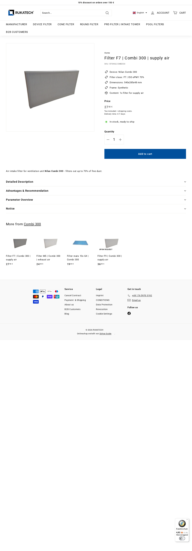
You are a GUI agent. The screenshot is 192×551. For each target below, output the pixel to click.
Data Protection (104, 304)
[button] (140, 13)
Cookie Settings (104, 314)
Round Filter (89, 24)
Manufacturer (16, 24)
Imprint (100, 295)
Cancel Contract (72, 295)
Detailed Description (19, 181)
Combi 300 (32, 224)
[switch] (182, 538)
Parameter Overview (19, 199)
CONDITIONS (103, 300)
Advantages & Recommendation (27, 190)
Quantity (109, 131)
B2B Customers (17, 31)
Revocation (102, 309)
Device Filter (42, 24)
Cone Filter (66, 24)
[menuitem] (16, 24)
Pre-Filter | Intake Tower (122, 24)
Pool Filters (155, 24)
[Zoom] (50, 87)
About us (69, 304)
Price (107, 101)
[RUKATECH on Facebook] (129, 313)
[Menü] (187, 520)
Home (107, 53)
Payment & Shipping (75, 300)
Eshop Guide (105, 333)
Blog (66, 314)
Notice (10, 208)
